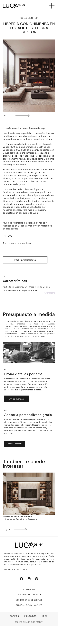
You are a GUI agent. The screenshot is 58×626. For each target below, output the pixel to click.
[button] (34, 115)
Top (35, 18)
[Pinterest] (36, 578)
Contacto (29, 589)
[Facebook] (21, 578)
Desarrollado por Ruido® (29, 622)
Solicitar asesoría (14, 444)
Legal (45, 616)
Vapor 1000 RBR (11, 147)
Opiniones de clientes (29, 595)
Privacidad (30, 616)
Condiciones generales (29, 600)
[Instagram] (29, 578)
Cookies (14, 616)
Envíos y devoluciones (29, 605)
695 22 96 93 (22, 569)
